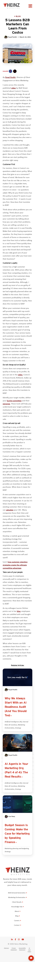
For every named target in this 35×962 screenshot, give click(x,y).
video (13, 88)
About (17, 911)
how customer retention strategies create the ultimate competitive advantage (15, 565)
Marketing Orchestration (16, 897)
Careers (17, 920)
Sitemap (6, 948)
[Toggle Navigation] (30, 6)
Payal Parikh (10, 77)
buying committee (14, 400)
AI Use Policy (29, 949)
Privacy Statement (14, 949)
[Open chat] (31, 958)
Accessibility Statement (22, 949)
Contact (17, 925)
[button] (10, 71)
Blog (18, 16)
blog (18, 611)
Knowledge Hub (16, 906)
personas (6, 403)
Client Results (17, 902)
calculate (9, 510)
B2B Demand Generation (17, 893)
